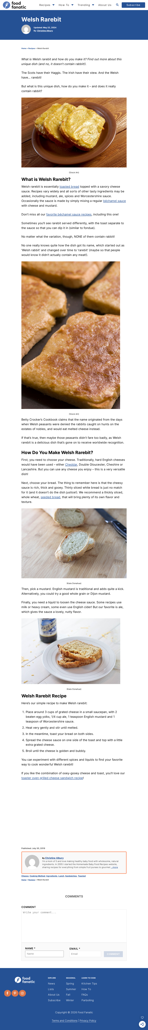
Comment (28, 907)
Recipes (31, 48)
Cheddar (71, 464)
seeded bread (50, 497)
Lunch (61, 876)
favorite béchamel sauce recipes (68, 214)
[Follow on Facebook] (7, 993)
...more (114, 867)
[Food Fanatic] (18, 5)
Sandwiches (71, 876)
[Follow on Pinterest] (15, 993)
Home (23, 48)
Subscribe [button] (133, 4)
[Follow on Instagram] (22, 993)
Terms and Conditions (64, 1020)
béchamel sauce (114, 201)
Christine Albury (45, 31)
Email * (75, 948)
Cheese (25, 876)
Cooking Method (37, 876)
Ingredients (51, 876)
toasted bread (69, 186)
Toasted (82, 876)
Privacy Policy (88, 1020)
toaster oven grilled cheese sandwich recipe (52, 778)
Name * (30, 948)
